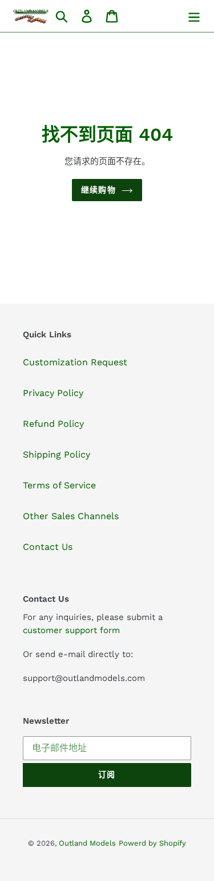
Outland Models (87, 843)
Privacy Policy (53, 393)
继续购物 (98, 189)
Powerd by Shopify (152, 843)
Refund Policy (53, 423)
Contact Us (47, 546)
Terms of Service (59, 485)
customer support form (71, 630)
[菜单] (194, 16)
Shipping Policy (56, 454)
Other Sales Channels (71, 516)
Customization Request (75, 362)
